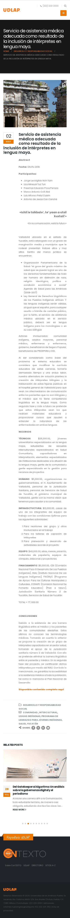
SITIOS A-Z (50, 865)
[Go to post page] (35, 765)
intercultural (48, 712)
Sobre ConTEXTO (13, 865)
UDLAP (26, 865)
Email (48, 728)
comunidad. (30, 712)
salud (22, 723)
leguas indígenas (29, 716)
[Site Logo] (11, 10)
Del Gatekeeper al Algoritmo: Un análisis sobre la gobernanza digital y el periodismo (38, 790)
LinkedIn (43, 728)
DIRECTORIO (38, 865)
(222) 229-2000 (51, 6)
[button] (65, 6)
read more (19, 809)
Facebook (33, 728)
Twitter (38, 728)
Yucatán (32, 723)
